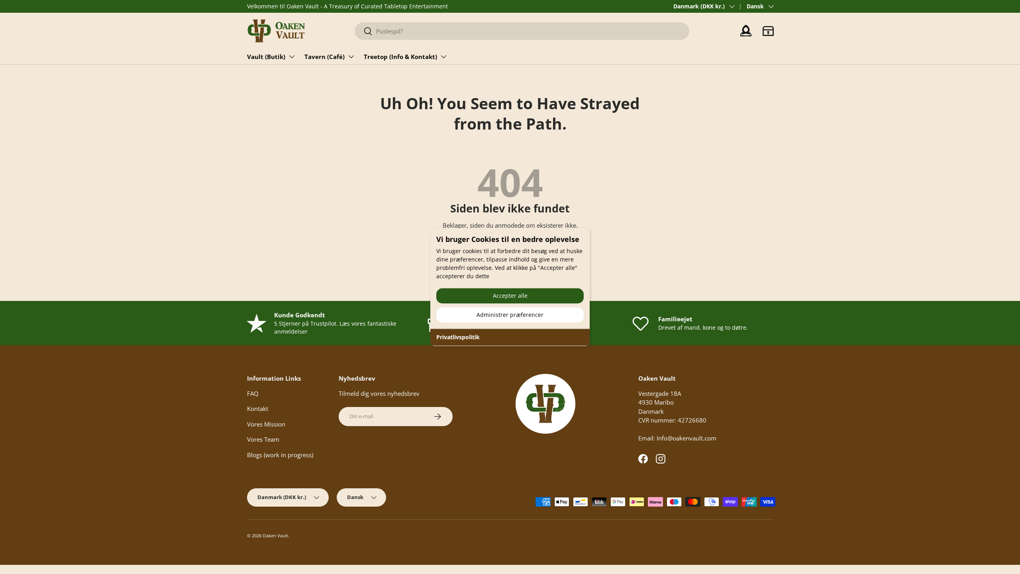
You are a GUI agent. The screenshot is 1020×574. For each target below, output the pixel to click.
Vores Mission (266, 424)
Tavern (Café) (324, 57)
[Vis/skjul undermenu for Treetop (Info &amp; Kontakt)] (443, 56)
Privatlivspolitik (458, 337)
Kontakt (257, 409)
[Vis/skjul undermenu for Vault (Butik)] (291, 56)
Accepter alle (510, 295)
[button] (768, 31)
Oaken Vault (275, 536)
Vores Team (263, 439)
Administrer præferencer (510, 314)
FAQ (253, 393)
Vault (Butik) (266, 57)
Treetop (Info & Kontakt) (400, 57)
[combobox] (522, 31)
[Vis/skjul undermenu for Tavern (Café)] (351, 56)
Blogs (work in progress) (280, 455)
